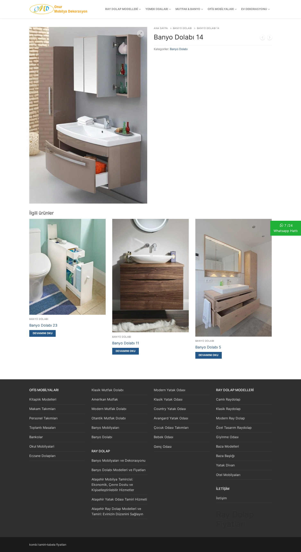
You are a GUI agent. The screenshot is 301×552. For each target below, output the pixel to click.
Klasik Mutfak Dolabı (107, 390)
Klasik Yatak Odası (168, 399)
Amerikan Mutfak (105, 399)
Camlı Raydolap (228, 399)
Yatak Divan (225, 465)
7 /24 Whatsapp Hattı (286, 228)
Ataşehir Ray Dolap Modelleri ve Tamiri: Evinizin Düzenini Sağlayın (117, 511)
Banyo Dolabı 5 (208, 347)
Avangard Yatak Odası (171, 418)
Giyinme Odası (227, 437)
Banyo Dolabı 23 (43, 325)
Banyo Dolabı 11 (125, 343)
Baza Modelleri (227, 446)
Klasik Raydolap (228, 409)
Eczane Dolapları (42, 456)
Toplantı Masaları (42, 427)
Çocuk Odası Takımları (171, 427)
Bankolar (36, 437)
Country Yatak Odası (170, 409)
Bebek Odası (163, 437)
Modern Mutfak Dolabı (109, 409)
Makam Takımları (42, 409)
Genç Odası (163, 447)
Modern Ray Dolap (230, 418)
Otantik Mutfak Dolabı (109, 418)
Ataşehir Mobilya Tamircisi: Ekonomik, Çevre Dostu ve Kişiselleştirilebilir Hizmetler (113, 484)
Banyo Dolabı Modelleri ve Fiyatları (119, 470)
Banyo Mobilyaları (105, 427)
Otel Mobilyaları (228, 475)
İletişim (221, 498)
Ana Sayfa (161, 28)
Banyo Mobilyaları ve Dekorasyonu (118, 460)
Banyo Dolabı (182, 28)
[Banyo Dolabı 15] (269, 38)
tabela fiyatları (56, 544)
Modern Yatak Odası (169, 390)
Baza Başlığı (225, 456)
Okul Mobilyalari (41, 446)
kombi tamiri (37, 544)
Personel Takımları (43, 418)
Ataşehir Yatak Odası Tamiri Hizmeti (119, 499)
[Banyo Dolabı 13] (262, 38)
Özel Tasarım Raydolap (234, 427)
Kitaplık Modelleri (42, 399)
